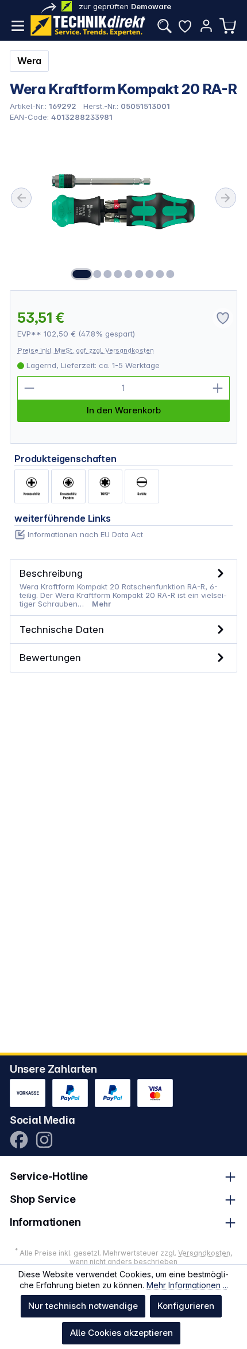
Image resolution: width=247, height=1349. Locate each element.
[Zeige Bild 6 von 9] (139, 274)
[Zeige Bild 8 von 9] (160, 274)
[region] (124, 205)
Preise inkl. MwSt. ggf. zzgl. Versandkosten (86, 350)
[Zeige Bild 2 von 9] (97, 274)
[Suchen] (164, 26)
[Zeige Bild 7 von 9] (149, 274)
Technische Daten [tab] (62, 629)
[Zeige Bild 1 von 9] (81, 274)
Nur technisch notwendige (83, 1305)
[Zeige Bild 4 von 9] (118, 274)
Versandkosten (204, 1253)
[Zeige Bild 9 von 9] (170, 274)
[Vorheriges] (21, 198)
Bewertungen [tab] (50, 657)
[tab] (123, 587)
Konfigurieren (185, 1305)
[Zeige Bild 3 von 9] (107, 274)
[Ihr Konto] (206, 26)
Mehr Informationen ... (187, 1285)
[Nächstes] (226, 198)
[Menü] (18, 26)
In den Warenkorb (124, 410)
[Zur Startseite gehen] (87, 25)
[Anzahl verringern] (29, 388)
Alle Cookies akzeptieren (121, 1332)
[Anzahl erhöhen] (218, 388)
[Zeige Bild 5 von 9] (129, 274)
